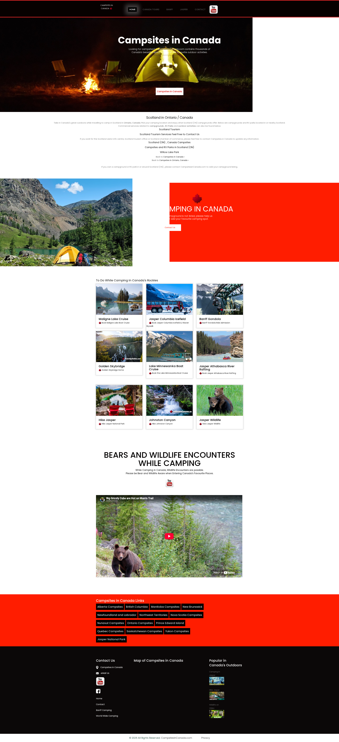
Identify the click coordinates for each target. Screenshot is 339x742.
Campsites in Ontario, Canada (173, 160)
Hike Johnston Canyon (162, 423)
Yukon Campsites (177, 631)
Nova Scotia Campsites (186, 615)
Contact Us (170, 227)
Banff (169, 9)
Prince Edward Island (170, 623)
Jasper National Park (111, 639)
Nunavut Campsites (110, 623)
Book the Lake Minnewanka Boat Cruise (170, 373)
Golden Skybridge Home (113, 370)
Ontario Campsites (140, 623)
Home (132, 9)
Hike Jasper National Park (113, 423)
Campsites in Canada (169, 91)
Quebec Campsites (110, 631)
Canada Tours (151, 9)
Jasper (184, 9)
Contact (200, 9)
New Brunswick (192, 607)
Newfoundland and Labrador (117, 615)
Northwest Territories (153, 615)
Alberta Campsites (110, 607)
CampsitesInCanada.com (176, 737)
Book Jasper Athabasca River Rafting (219, 373)
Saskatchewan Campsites (144, 631)
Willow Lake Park (169, 152)
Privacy (205, 737)
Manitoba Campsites (165, 607)
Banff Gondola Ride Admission (216, 322)
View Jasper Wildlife (211, 423)
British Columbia (137, 607)
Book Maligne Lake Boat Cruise (116, 322)
